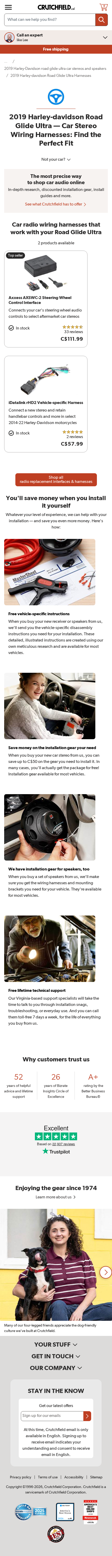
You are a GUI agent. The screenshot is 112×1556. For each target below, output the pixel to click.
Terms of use (48, 1477)
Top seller (15, 255)
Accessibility (73, 1477)
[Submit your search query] (101, 20)
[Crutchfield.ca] (56, 7)
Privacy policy (20, 1477)
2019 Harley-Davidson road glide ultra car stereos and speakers (55, 69)
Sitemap (96, 1477)
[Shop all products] (8, 7)
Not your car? (53, 160)
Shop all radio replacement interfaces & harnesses (56, 480)
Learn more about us (54, 1197)
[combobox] (56, 20)
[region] (56, 1272)
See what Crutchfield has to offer (54, 204)
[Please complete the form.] (87, 1416)
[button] (105, 1272)
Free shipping (56, 49)
